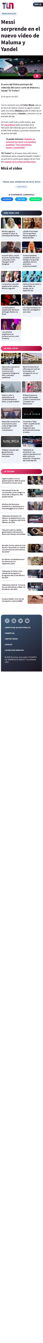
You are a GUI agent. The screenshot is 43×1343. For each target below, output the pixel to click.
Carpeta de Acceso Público (17, 627)
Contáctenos (11, 639)
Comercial (10, 633)
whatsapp (35, 199)
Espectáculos (9, 14)
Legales (8, 644)
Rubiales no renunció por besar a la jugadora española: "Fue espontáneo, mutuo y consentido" (21, 143)
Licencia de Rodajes (14, 650)
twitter (21, 199)
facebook (7, 199)
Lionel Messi (21, 187)
